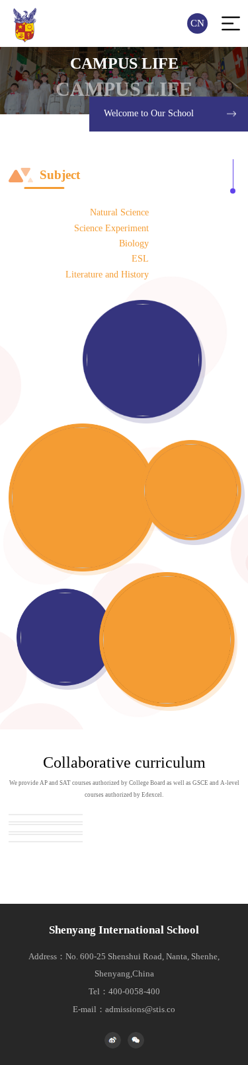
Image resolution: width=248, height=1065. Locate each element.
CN (197, 23)
